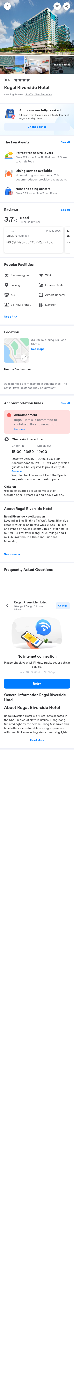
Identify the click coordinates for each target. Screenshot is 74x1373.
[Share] (66, 6)
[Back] (7, 6)
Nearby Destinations (17, 369)
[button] (16, 350)
